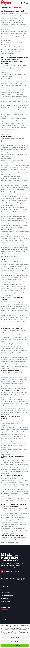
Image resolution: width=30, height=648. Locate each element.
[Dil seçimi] (21, 3)
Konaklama (4, 598)
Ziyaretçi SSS (4, 619)
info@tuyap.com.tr (19, 538)
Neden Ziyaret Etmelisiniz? (9, 616)
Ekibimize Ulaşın (5, 601)
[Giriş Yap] (24, 3)
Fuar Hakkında (5, 592)
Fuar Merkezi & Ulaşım (7, 595)
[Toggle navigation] (27, 3)
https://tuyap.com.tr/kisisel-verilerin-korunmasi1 (12, 299)
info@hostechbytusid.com (12, 571)
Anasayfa (7, 7)
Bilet (2, 613)
